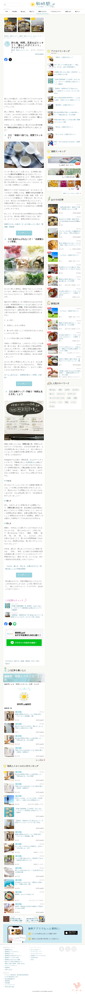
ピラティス (71, 394)
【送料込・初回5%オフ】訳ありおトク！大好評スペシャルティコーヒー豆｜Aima (67, 91)
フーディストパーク (36, 953)
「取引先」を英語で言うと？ (63, 127)
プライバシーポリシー (11, 965)
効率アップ (16, 661)
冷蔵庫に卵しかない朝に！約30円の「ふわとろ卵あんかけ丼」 (67, 73)
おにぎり (75, 390)
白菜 (68, 398)
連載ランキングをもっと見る (71, 193)
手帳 (66, 402)
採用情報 (7, 981)
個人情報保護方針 (10, 979)
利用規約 (7, 967)
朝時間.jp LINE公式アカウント (13, 955)
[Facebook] (6, 60)
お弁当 (67, 390)
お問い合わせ (8, 969)
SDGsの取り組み (9, 986)
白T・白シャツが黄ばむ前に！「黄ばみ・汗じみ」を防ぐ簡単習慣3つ (66, 66)
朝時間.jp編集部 (39, 54)
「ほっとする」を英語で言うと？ (65, 134)
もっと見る (39, 760)
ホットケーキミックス (57, 398)
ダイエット (61, 394)
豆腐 (75, 398)
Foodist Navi (34, 957)
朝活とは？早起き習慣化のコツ (13, 961)
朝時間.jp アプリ (9, 953)
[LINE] (14, 625)
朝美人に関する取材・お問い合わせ (15, 963)
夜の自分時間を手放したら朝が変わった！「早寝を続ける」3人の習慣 (66, 113)
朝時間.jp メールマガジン (12, 951)
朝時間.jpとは (8, 949)
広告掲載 (7, 983)
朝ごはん (52, 390)
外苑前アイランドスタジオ (38, 955)
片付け (37, 661)
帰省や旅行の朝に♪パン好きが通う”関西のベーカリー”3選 (67, 121)
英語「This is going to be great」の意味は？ (67, 143)
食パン (52, 394)
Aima (32, 959)
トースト (52, 402)
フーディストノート (36, 951)
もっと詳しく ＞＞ (24, 233)
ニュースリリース (10, 985)
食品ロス (7, 663)
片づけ (32, 661)
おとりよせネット (36, 949)
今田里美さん (31, 462)
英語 (60, 390)
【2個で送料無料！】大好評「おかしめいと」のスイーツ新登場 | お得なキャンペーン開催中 (67, 82)
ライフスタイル (9, 661)
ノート (73, 402)
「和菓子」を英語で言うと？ (63, 57)
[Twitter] (10, 60)
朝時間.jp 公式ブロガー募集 (12, 959)
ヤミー (23, 304)
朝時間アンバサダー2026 (12, 957)
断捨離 (22, 661)
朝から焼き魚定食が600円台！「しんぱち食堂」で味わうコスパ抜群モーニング (67, 99)
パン (60, 402)
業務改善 (28, 661)
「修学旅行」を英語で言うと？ (64, 105)
